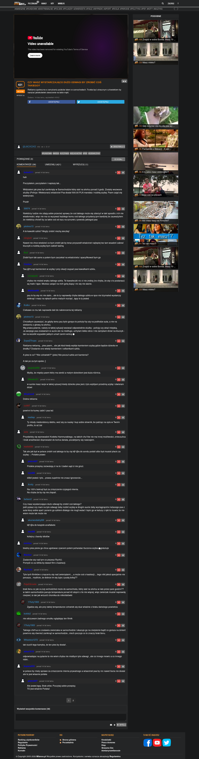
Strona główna (68, 739)
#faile (89, 8)
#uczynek (64, 153)
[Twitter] (166, 742)
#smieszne (20, 8)
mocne (20, 91)
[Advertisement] (71, 124)
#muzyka (158, 8)
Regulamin (23, 742)
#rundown (31, 8)
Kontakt (21, 750)
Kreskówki (106, 739)
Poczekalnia (33, 3)
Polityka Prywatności (27, 745)
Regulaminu (115, 756)
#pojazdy (68, 8)
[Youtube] (157, 742)
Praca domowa (108, 742)
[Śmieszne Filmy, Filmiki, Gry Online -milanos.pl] (20, 3)
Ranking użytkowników (28, 739)
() (21, 95)
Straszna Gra (107, 747)
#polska (58, 8)
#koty (150, 8)
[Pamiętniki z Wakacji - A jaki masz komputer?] (155, 140)
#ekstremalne (45, 8)
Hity (52, 3)
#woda (56, 153)
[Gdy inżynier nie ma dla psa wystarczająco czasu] (155, 117)
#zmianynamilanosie (111, 750)
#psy (143, 8)
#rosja (115, 8)
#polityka (135, 8)
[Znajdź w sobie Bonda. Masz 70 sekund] (155, 30)
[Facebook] (147, 742)
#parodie (124, 8)
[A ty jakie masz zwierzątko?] (155, 162)
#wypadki (98, 8)
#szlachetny (76, 153)
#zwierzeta (79, 8)
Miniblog (61, 3)
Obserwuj (118, 146)
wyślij (122, 724)
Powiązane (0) (25, 158)
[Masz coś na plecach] (155, 185)
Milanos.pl (41, 756)
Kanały (44, 3)
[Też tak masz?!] (155, 234)
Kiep (104, 745)
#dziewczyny (94, 153)
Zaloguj (171, 3)
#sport (107, 8)
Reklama (22, 747)
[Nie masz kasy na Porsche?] (155, 211)
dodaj (119, 159)
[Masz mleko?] (155, 53)
